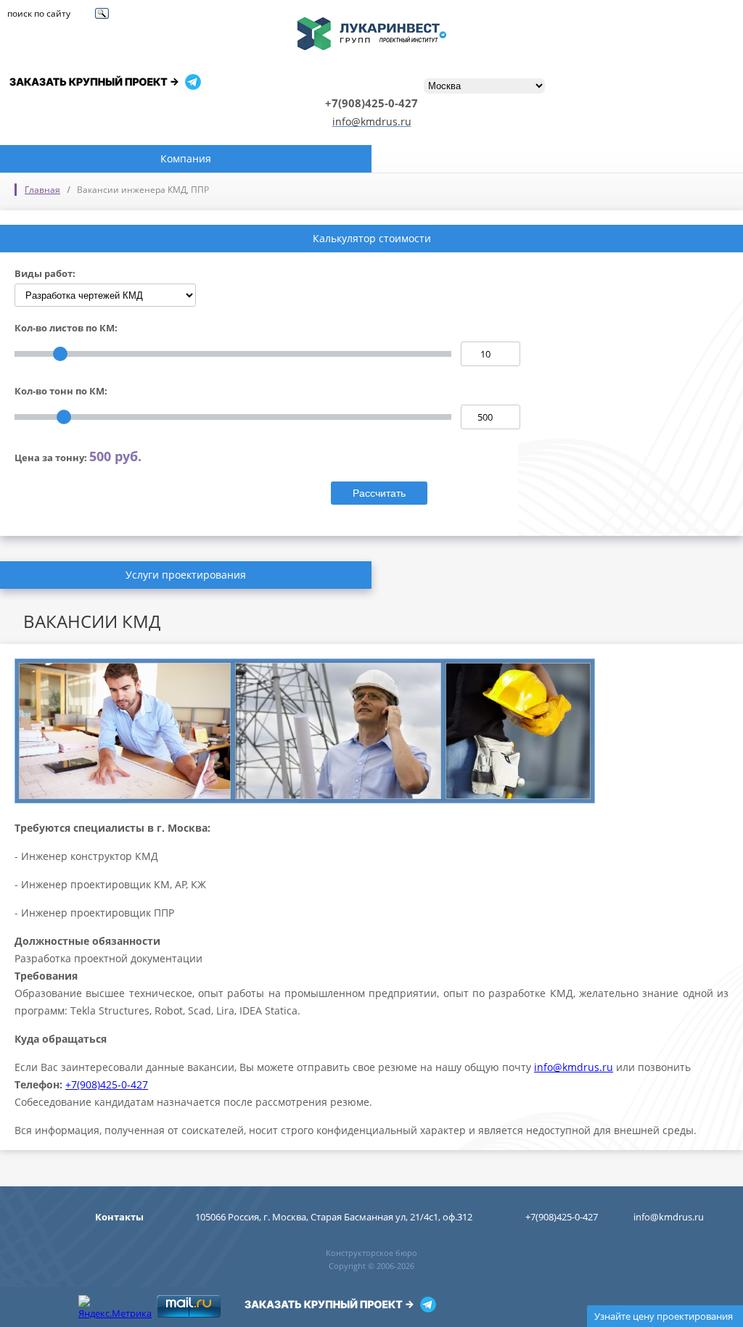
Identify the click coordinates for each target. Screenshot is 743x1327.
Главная (42, 189)
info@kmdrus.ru (371, 121)
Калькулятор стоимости (372, 238)
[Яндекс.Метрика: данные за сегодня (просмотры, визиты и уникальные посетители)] (115, 1307)
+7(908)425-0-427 (106, 1084)
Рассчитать (379, 493)
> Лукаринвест (371, 25)
